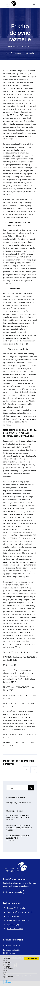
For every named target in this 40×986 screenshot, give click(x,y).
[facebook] (26, 769)
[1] (20, 144)
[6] (35, 389)
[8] (23, 517)
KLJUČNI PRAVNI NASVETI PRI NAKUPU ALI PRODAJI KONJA (17, 816)
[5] (8, 389)
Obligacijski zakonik (16, 236)
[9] (9, 535)
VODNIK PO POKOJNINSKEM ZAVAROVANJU (18, 837)
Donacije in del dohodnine (18, 920)
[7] (26, 505)
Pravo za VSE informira (16, 908)
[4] (30, 365)
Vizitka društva (13, 916)
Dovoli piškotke (31, 958)
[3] (27, 344)
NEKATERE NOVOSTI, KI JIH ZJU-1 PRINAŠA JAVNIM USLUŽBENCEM (19, 826)
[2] (17, 254)
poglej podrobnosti (8, 982)
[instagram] (33, 769)
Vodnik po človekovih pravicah (19, 912)
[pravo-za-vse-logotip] (9, 2)
